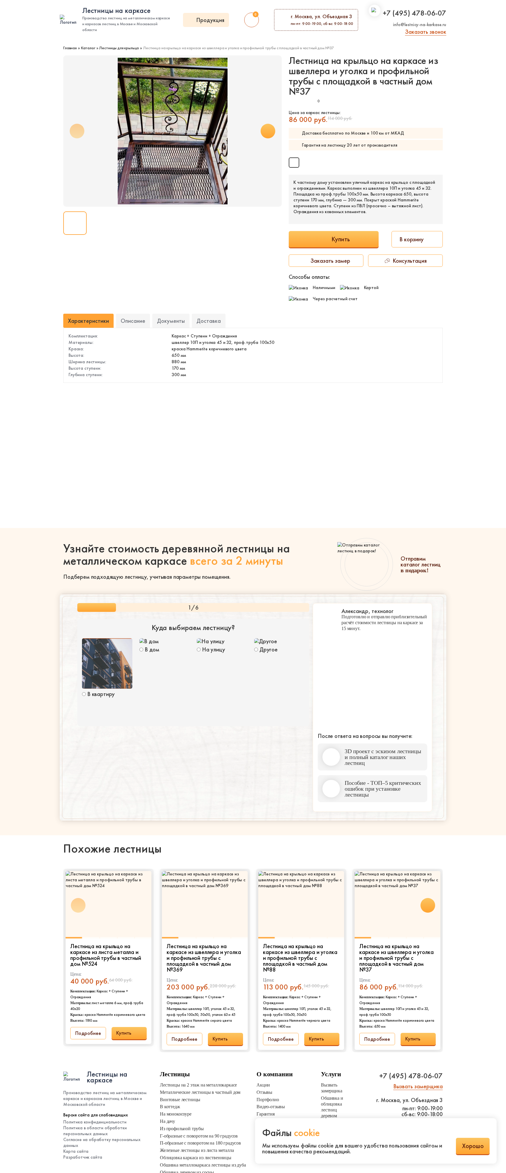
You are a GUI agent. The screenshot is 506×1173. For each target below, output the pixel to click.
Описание (133, 321)
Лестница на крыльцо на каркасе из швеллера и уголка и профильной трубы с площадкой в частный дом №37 (396, 957)
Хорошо (473, 1146)
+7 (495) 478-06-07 (414, 13)
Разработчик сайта (82, 1157)
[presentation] (268, 131)
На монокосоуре (176, 1113)
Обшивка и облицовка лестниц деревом (332, 1107)
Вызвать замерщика (331, 1087)
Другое (268, 649)
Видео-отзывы (271, 1106)
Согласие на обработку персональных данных (102, 1142)
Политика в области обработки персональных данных (95, 1131)
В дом (151, 649)
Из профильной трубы (182, 1128)
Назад (98, 805)
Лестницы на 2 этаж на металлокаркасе (198, 1084)
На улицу (213, 649)
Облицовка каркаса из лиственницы (195, 1157)
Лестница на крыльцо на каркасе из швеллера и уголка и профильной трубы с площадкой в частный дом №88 (300, 957)
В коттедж (170, 1106)
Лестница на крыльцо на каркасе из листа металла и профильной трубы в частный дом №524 (105, 955)
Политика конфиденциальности (94, 1122)
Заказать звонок (425, 31)
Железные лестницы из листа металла (197, 1150)
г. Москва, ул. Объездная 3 (409, 1100)
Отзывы (264, 1092)
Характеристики (88, 321)
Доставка (208, 321)
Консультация (410, 260)
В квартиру (100, 693)
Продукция (210, 20)
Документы (171, 321)
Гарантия (266, 1113)
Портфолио (268, 1099)
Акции (263, 1084)
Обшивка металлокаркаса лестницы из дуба (203, 1164)
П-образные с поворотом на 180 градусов (200, 1142)
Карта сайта (75, 1151)
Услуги (331, 1074)
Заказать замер (330, 260)
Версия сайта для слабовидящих (95, 1115)
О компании (275, 1074)
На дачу (167, 1121)
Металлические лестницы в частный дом (200, 1092)
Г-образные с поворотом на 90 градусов (199, 1135)
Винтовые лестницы (180, 1099)
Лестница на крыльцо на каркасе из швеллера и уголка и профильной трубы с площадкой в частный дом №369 (204, 957)
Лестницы (175, 1074)
